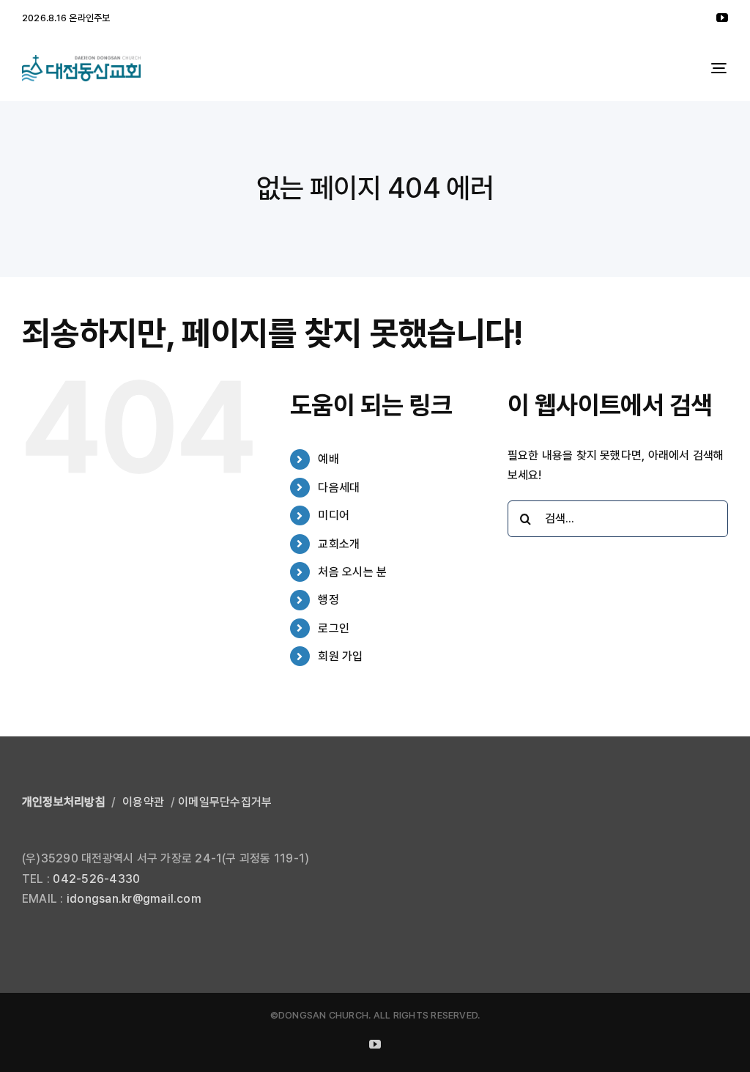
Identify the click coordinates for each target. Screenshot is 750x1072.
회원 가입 (340, 656)
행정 (328, 600)
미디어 (333, 515)
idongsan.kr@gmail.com (134, 899)
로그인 (333, 628)
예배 (328, 459)
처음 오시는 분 (352, 572)
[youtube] (722, 17)
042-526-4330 (96, 879)
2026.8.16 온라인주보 (66, 17)
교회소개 (339, 544)
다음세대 (339, 488)
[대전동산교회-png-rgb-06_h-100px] (81, 60)
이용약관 (143, 802)
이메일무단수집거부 (225, 802)
